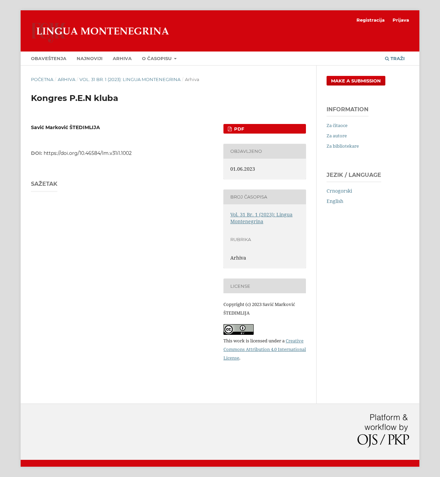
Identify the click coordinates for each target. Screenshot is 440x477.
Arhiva (122, 58)
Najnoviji (89, 58)
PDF (238, 129)
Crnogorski (339, 191)
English (335, 201)
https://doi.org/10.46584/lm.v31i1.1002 (88, 153)
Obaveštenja (48, 58)
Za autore (337, 136)
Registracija (370, 20)
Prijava (401, 20)
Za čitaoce (337, 125)
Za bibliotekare (343, 146)
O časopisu (157, 58)
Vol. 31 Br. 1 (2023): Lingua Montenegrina (129, 79)
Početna (42, 79)
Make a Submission (356, 80)
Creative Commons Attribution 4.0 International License (264, 349)
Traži (397, 58)
